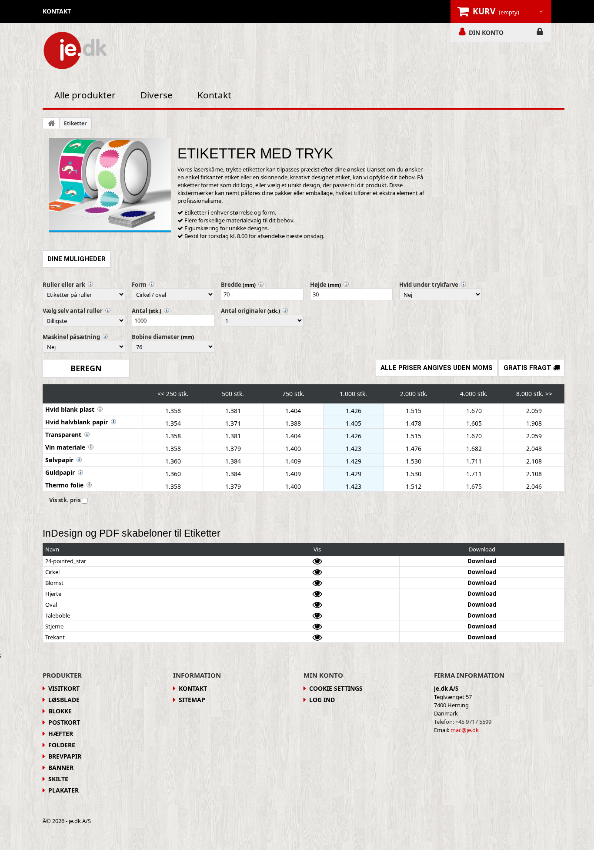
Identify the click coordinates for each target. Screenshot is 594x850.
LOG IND (540, 33)
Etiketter (75, 123)
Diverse (156, 95)
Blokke (60, 711)
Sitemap (192, 699)
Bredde (231, 285)
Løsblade (64, 699)
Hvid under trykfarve (428, 285)
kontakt (57, 11)
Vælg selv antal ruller (73, 311)
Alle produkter (85, 95)
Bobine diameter (156, 337)
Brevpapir (64, 756)
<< (160, 394)
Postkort (64, 722)
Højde (318, 285)
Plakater (63, 790)
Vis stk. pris (64, 500)
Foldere (61, 745)
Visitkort (64, 688)
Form (139, 285)
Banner (60, 767)
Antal (139, 311)
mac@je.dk (465, 730)
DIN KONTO (486, 32)
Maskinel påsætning (71, 337)
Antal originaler (243, 311)
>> (548, 394)
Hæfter (60, 733)
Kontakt (214, 95)
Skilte (58, 779)
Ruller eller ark (64, 285)
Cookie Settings (336, 688)
